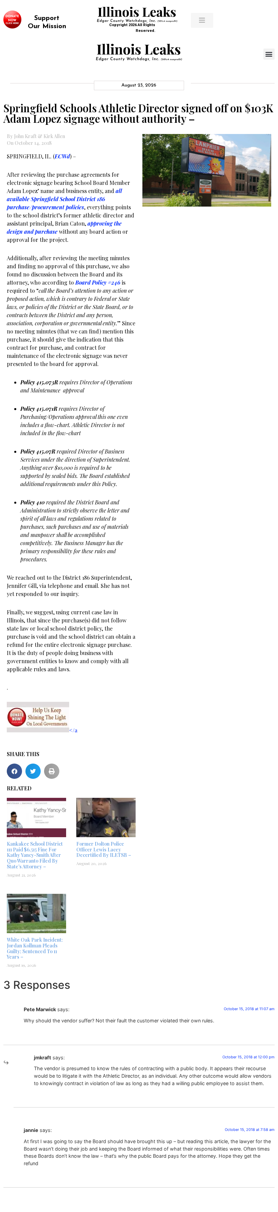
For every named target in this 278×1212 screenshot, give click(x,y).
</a (73, 730)
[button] (269, 54)
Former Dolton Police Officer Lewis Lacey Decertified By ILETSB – (103, 850)
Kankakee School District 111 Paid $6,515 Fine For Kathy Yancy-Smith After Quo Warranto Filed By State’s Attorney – (35, 855)
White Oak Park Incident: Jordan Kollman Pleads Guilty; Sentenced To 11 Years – (35, 948)
